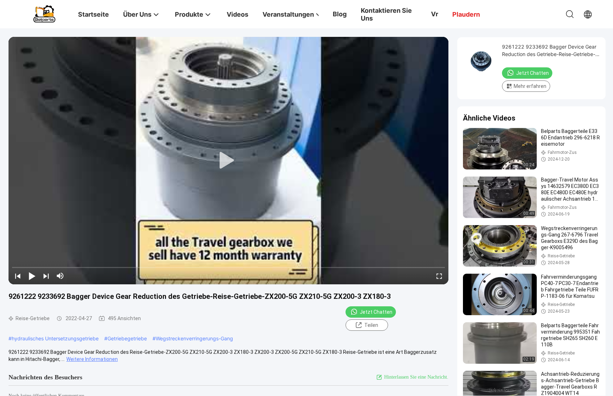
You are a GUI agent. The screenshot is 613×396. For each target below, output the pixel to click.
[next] (46, 275)
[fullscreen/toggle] (439, 275)
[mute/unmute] (60, 275)
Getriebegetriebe (127, 338)
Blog (340, 14)
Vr (434, 14)
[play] (228, 160)
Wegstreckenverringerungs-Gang (194, 338)
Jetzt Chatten (376, 312)
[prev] (18, 275)
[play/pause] (32, 275)
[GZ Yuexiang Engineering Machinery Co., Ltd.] (44, 13)
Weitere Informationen (92, 359)
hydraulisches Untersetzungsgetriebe (55, 338)
